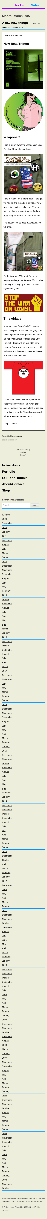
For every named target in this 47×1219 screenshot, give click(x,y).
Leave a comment (9, 440)
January (6, 532)
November (7, 570)
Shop (6, 490)
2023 (4, 527)
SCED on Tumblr (14, 478)
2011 (4, 910)
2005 (4, 1133)
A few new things (15, 23)
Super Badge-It (28, 199)
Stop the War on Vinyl (33, 280)
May (4, 587)
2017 (4, 671)
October (5, 599)
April (4, 624)
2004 (4, 1180)
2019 (4, 595)
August (5, 545)
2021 (4, 536)
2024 (4, 519)
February (6, 591)
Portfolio (8, 471)
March (5, 553)
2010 (4, 965)
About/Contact (13, 484)
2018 (4, 637)
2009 (4, 1020)
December (7, 540)
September (7, 523)
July (4, 549)
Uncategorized (16, 436)
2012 (4, 881)
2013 (4, 851)
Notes (35, 5)
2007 (4, 1058)
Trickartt (20, 5)
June (4, 616)
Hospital (7, 347)
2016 (4, 704)
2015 (4, 751)
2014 (4, 801)
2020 (4, 561)
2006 (4, 1096)
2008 (4, 1045)
